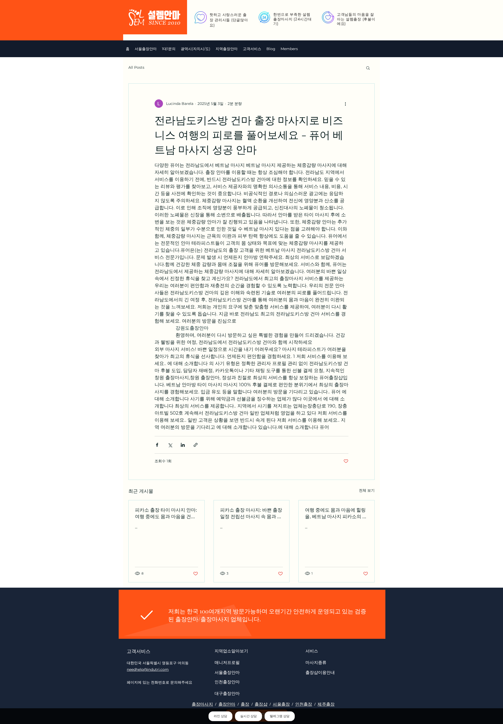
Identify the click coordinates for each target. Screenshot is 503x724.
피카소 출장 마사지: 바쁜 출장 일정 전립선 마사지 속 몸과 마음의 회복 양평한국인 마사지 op (251, 513)
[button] (195, 48)
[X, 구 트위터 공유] (169, 444)
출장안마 (227, 704)
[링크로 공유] (195, 444)
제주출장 (326, 704)
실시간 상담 (248, 716)
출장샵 (261, 704)
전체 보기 (367, 490)
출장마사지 (202, 704)
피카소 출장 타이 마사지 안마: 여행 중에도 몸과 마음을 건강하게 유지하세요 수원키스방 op (166, 513)
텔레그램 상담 (279, 716)
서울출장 (281, 704)
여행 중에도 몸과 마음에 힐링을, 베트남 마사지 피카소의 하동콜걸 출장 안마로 (336, 513)
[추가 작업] (345, 103)
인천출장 (303, 704)
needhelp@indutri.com (148, 669)
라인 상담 (220, 716)
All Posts (136, 67)
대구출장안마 (227, 693)
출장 (245, 704)
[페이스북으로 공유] (157, 444)
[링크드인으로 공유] (182, 444)
